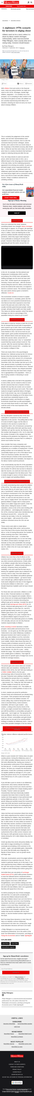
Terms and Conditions (17, 1068)
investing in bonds (10, 627)
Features (22, 48)
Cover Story (14, 943)
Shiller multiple (7, 672)
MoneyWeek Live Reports (17, 1038)
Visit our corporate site (22, 1091)
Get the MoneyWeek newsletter (25, 1025)
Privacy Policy (17, 1071)
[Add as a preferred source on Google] (17, 1084)
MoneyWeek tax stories (17, 1048)
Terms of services (19, 977)
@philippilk (28, 935)
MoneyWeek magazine (8, 947)
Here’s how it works (15, 52)
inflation (6, 88)
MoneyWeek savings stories (25, 1045)
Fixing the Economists (8, 935)
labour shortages (27, 226)
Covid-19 (10, 293)
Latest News (5, 943)
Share (5, 83)
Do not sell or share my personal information (17, 1078)
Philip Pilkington (9, 46)
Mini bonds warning (16, 9)
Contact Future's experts (17, 1066)
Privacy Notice (20, 978)
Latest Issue (17, 1028)
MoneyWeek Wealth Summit (25, 1035)
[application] (17, 257)
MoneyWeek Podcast (9, 1035)
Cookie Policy (17, 1073)
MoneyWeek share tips (9, 1045)
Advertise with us (17, 1076)
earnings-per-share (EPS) (18, 604)
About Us (17, 1063)
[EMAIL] (3, 995)
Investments (5, 20)
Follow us (21, 83)
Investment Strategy (15, 20)
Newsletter (29, 83)
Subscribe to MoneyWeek (9, 1025)
